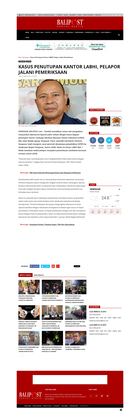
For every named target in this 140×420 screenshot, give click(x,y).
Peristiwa (39, 32)
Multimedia (105, 32)
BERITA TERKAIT (25, 275)
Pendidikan (79, 32)
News (27, 32)
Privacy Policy (47, 406)
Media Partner (37, 406)
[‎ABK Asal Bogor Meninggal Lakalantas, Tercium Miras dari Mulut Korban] (52, 338)
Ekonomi (70, 32)
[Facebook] (109, 15)
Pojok (79, 15)
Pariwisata (89, 32)
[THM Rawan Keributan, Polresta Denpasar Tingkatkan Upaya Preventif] (52, 287)
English (98, 15)
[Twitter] (116, 15)
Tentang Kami (73, 406)
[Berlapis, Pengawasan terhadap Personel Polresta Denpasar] (29, 287)
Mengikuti (101, 138)
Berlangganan (118, 138)
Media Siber (27, 406)
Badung (21, 319)
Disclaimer (64, 406)
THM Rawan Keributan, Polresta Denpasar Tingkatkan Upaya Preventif (52, 298)
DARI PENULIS (39, 275)
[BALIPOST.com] (70, 23)
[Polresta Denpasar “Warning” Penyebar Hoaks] (75, 338)
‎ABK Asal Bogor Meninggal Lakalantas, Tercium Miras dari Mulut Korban (52, 349)
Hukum (54, 32)
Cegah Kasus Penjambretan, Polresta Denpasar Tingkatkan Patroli (28, 349)
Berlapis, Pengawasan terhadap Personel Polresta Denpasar (26, 298)
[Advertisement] (70, 6)
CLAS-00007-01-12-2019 (97, 325)
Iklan (66, 15)
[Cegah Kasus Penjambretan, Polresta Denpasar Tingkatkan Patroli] (29, 338)
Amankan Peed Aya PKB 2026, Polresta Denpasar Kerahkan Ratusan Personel (75, 324)
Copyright (56, 406)
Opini (27, 37)
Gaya (97, 32)
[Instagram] (112, 15)
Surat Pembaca (88, 15)
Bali (32, 32)
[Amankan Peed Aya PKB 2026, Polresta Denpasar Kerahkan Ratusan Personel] (75, 312)
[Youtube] (119, 15)
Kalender (72, 15)
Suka (92, 138)
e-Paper (59, 15)
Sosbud (61, 32)
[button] (118, 34)
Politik (47, 32)
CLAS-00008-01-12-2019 (97, 311)
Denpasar (25, 57)
